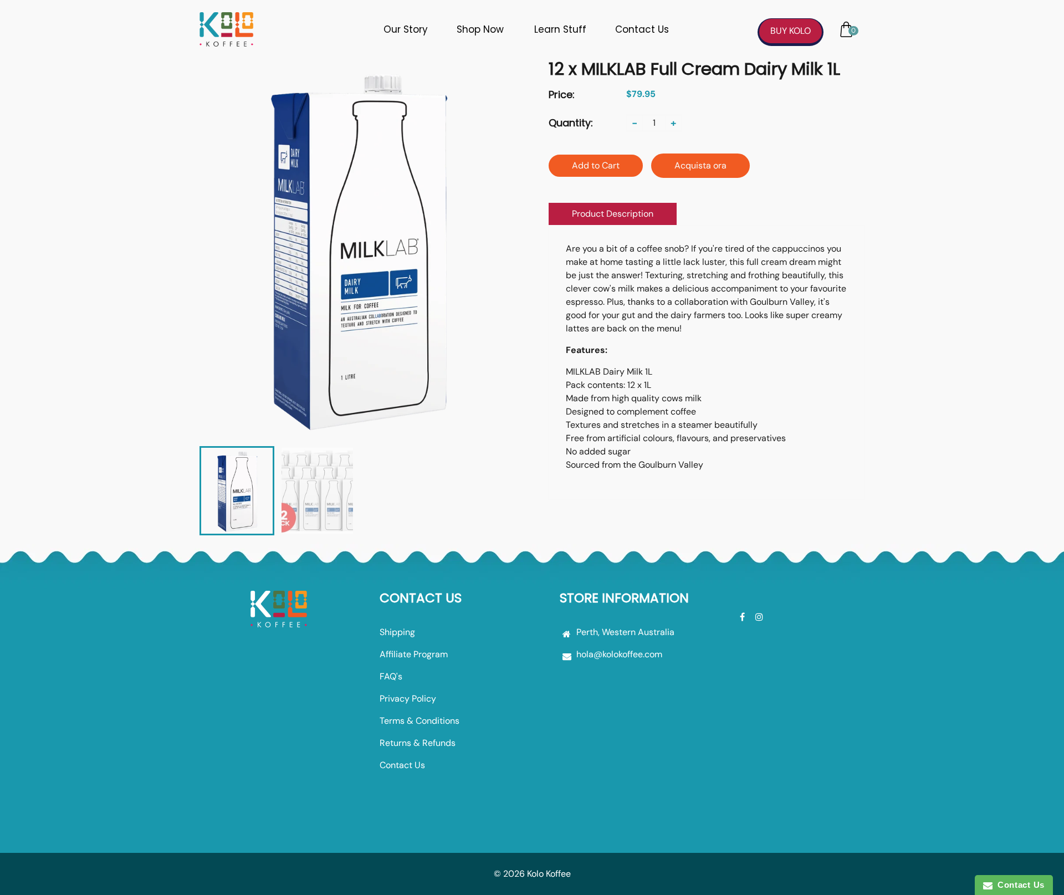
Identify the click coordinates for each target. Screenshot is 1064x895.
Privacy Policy (408, 698)
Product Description (612, 213)
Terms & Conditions (419, 721)
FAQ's (391, 676)
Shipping (397, 632)
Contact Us (642, 29)
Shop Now (480, 29)
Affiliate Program (414, 654)
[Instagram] (760, 617)
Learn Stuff (560, 29)
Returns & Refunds (418, 743)
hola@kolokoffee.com (619, 654)
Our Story (405, 29)
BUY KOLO (790, 31)
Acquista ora (700, 165)
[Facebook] (743, 617)
